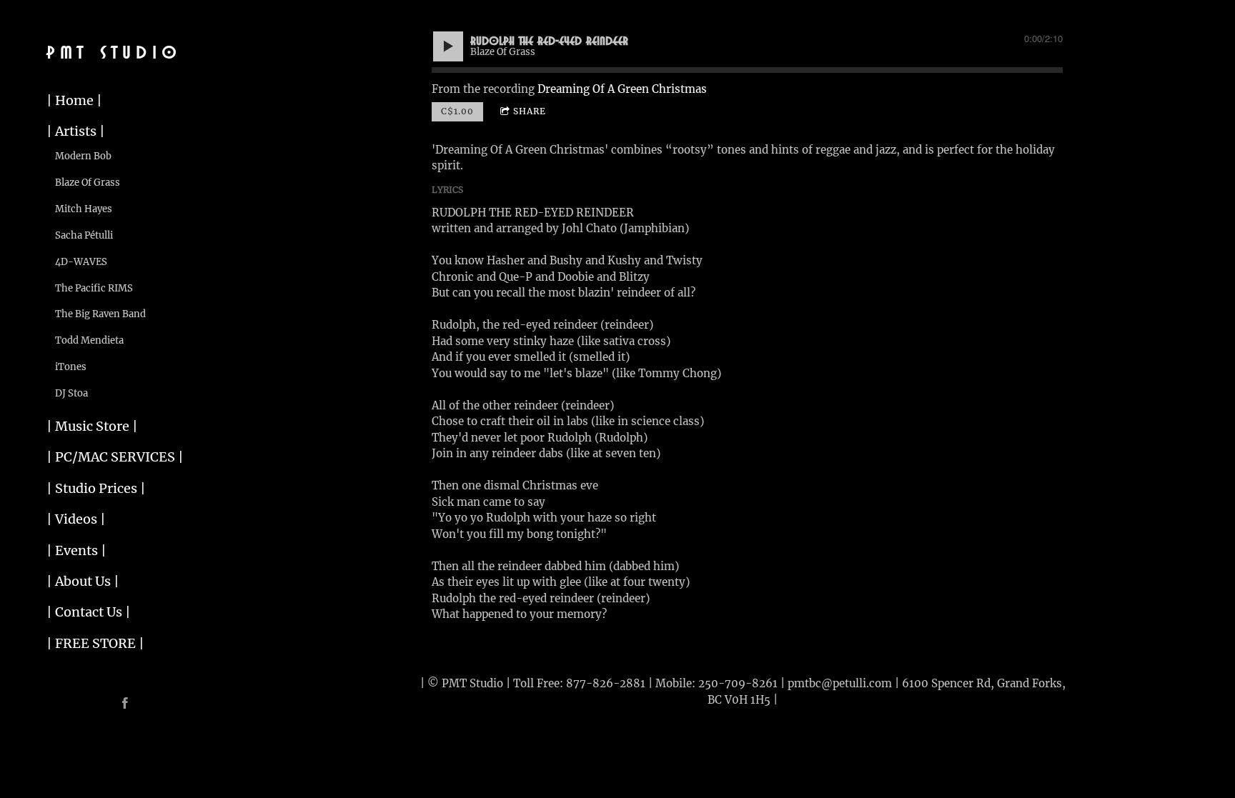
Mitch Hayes (83, 209)
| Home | (74, 100)
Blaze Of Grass (87, 182)
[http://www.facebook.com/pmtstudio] (125, 703)
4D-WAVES (81, 262)
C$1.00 (457, 111)
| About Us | (82, 581)
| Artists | (75, 131)
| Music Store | (92, 426)
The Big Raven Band (100, 314)
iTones (70, 367)
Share (529, 111)
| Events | (76, 550)
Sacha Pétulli (84, 235)
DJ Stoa (71, 393)
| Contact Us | (88, 612)
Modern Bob (83, 156)
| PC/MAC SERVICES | (115, 457)
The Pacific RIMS (94, 288)
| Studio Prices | (96, 488)
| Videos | (76, 519)
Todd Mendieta (89, 340)
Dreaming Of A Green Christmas (622, 89)
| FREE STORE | (95, 643)
